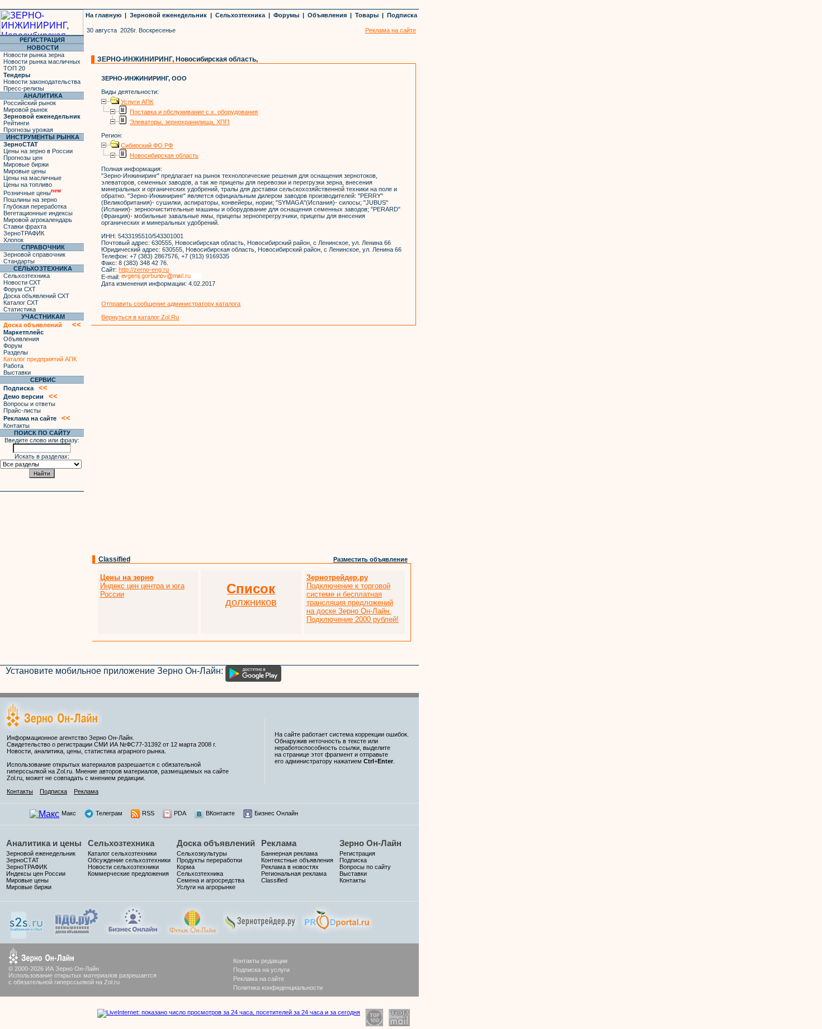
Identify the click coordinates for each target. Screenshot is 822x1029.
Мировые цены (24, 171)
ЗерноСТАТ (22, 860)
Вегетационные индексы (38, 213)
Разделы (15, 352)
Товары (367, 15)
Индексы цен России (35, 873)
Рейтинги (16, 123)
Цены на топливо (27, 184)
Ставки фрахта (24, 226)
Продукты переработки (209, 860)
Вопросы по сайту (365, 866)
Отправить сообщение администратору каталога (170, 303)
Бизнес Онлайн (276, 813)
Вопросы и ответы (29, 403)
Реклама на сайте (258, 978)
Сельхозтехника (240, 15)
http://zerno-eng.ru (144, 269)
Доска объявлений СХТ (36, 295)
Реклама (86, 791)
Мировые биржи (26, 164)
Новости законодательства (42, 81)
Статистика (19, 309)
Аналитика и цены (44, 843)
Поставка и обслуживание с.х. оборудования (194, 111)
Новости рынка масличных (42, 61)
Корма (186, 866)
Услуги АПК (137, 101)
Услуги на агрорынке (206, 887)
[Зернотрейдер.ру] (260, 932)
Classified (114, 559)
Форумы (286, 15)
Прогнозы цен (22, 157)
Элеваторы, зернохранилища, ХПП (179, 122)
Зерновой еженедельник (168, 15)
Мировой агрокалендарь (37, 219)
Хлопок (13, 240)
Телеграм (109, 813)
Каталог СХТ (21, 302)
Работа (13, 365)
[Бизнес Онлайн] (133, 932)
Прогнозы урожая (28, 129)
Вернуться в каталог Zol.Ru (140, 317)
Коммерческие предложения (128, 873)
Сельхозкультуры (202, 853)
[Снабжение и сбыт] (26, 936)
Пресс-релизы (23, 88)
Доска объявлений (216, 843)
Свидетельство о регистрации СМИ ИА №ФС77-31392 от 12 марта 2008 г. (111, 744)
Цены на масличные (32, 177)
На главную (103, 15)
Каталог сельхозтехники (122, 853)
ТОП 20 (14, 68)
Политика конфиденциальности (278, 987)
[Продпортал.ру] (336, 932)
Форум (12, 345)
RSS (148, 813)
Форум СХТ (19, 289)
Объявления (327, 15)
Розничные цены (32, 193)
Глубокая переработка (35, 206)
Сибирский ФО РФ (147, 145)
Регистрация (357, 853)
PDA (180, 813)
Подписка (402, 15)
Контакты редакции (260, 960)
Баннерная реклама (289, 853)
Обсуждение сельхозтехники (129, 860)
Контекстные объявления (297, 860)
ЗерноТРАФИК (23, 233)
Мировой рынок (25, 109)
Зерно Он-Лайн (370, 843)
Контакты (16, 425)
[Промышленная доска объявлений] (77, 933)
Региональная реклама (294, 873)
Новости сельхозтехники (123, 866)
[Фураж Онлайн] (192, 932)
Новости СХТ (22, 282)
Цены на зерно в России (38, 151)
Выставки (17, 372)
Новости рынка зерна (33, 54)
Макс (69, 813)
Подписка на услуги (261, 969)
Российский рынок (29, 103)
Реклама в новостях (290, 866)
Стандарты (19, 261)
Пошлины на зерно (30, 199)
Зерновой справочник (34, 254)
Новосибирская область (164, 155)
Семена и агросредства (210, 880)
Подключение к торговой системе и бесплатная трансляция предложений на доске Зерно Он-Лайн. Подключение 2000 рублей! (352, 598)
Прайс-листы (22, 410)
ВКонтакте (220, 813)
